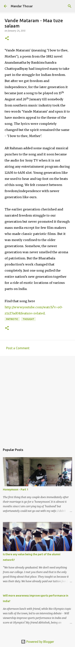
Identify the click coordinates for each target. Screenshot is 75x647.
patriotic (12, 319)
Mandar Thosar (22, 6)
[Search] (69, 6)
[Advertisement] (37, 399)
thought (28, 319)
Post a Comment (17, 348)
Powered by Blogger (40, 641)
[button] (7, 38)
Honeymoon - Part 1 (15, 489)
